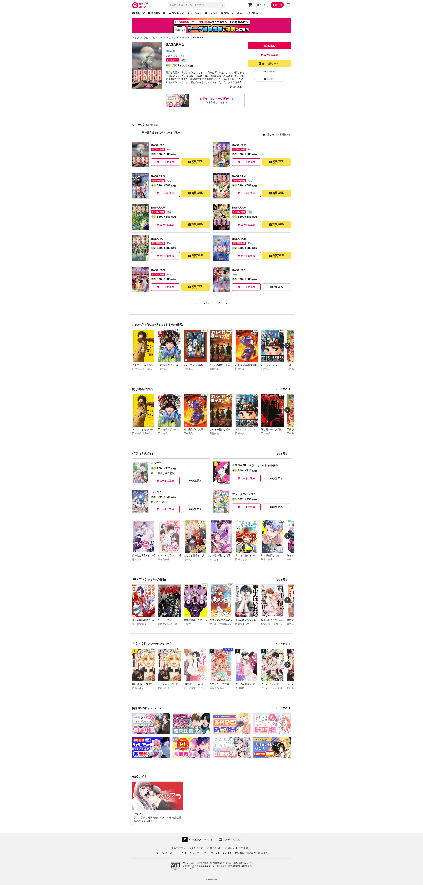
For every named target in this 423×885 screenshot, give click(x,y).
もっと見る (282, 389)
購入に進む (269, 45)
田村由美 (170, 51)
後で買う (271, 79)
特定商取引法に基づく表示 (251, 853)
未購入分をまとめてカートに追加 (162, 132)
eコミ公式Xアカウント (198, 840)
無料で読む (271, 63)
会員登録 (277, 5)
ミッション (196, 13)
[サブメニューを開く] (289, 5)
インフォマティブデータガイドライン (207, 853)
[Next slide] (287, 345)
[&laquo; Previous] (196, 302)
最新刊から (285, 134)
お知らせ (229, 848)
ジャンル (212, 13)
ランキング (177, 13)
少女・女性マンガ (175, 55)
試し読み (278, 287)
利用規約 (243, 848)
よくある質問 (196, 848)
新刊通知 (271, 71)
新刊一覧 (140, 13)
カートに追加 (271, 54)
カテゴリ (250, 13)
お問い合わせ (214, 848)
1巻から (270, 134)
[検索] (222, 5)
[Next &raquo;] (226, 302)
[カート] (250, 5)
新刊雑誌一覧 (158, 13)
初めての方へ (178, 848)
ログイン (261, 5)
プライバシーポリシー (169, 853)
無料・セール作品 (233, 13)
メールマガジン (233, 839)
